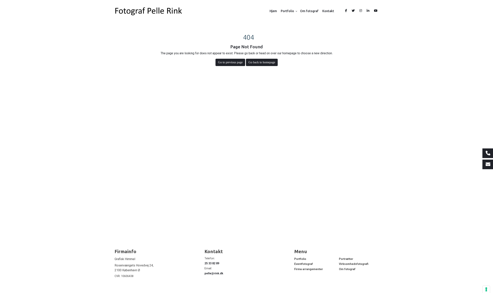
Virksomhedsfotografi (353, 264)
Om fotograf (347, 269)
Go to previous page (230, 62)
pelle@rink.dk (214, 273)
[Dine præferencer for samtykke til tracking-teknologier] (486, 289)
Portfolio (300, 259)
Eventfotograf (303, 264)
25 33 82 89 (212, 263)
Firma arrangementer (308, 269)
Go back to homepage (261, 62)
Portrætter (346, 259)
